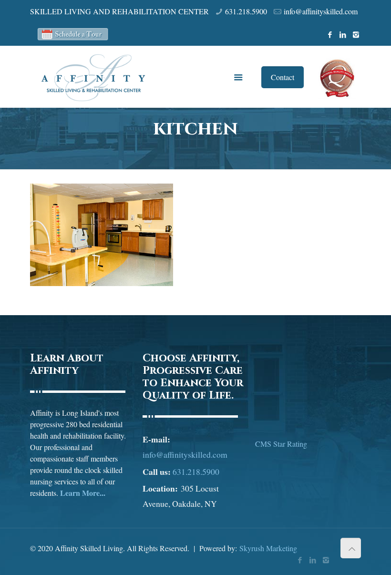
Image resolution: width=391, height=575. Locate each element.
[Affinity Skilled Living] (93, 77)
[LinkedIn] (343, 34)
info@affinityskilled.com (321, 11)
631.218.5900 (246, 11)
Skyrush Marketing (268, 548)
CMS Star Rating (281, 444)
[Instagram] (356, 34)
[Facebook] (330, 34)
